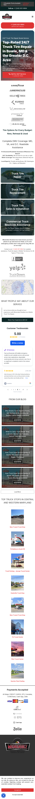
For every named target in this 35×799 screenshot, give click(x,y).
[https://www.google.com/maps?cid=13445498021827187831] (17, 516)
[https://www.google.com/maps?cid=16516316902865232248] (17, 648)
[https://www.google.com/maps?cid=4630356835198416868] (17, 582)
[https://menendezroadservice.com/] (7, 16)
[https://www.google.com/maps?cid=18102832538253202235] (17, 561)
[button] (32, 16)
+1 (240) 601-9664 (17, 249)
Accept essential (17, 795)
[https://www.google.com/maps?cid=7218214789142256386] (17, 670)
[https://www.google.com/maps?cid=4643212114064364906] (17, 626)
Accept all (17, 790)
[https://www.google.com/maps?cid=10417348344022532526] (17, 538)
